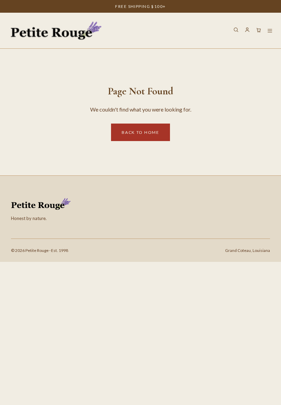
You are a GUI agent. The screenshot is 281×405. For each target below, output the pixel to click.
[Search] (236, 30)
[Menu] (270, 31)
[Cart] (258, 30)
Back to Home (140, 132)
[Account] (247, 30)
